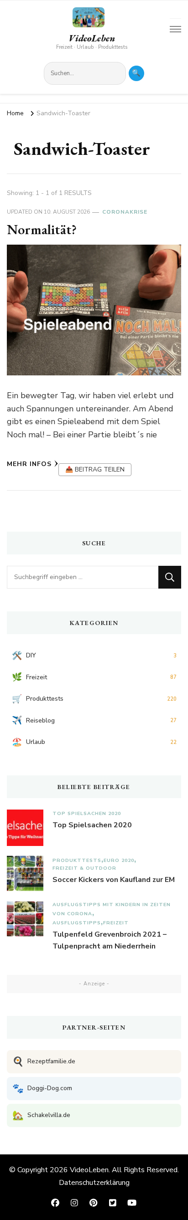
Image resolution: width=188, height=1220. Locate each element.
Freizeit (116, 922)
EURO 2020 (119, 860)
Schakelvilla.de (41, 1115)
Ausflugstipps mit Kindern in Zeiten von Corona (111, 909)
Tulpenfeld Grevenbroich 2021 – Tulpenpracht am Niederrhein (109, 940)
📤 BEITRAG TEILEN (95, 469)
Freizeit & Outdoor (84, 868)
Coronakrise (124, 211)
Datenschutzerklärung (94, 1183)
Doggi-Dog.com (42, 1088)
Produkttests (76, 860)
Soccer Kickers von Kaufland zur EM (113, 880)
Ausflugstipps (76, 922)
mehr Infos (29, 464)
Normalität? (42, 229)
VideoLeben (91, 38)
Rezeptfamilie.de (43, 1062)
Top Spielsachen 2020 (86, 813)
